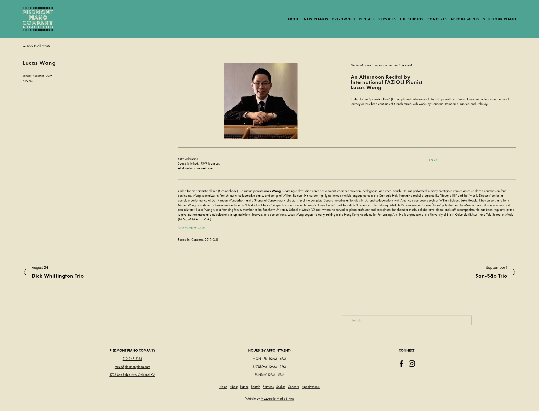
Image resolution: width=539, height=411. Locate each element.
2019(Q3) (211, 240)
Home (223, 387)
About (233, 387)
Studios (280, 387)
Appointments (465, 19)
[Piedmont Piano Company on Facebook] (401, 363)
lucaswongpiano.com (191, 227)
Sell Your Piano (499, 19)
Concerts (197, 240)
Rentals (255, 387)
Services (268, 387)
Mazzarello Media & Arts (277, 398)
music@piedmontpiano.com (132, 367)
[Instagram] (411, 363)
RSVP (433, 160)
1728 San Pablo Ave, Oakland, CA (132, 375)
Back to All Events (38, 46)
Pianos (244, 387)
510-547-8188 (132, 359)
